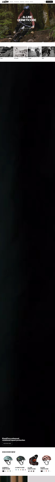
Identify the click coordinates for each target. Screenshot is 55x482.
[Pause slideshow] (25, 41)
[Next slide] (53, 23)
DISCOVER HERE (7, 443)
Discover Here (27, 28)
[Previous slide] (1, 23)
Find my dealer (49, 1)
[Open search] (45, 2)
